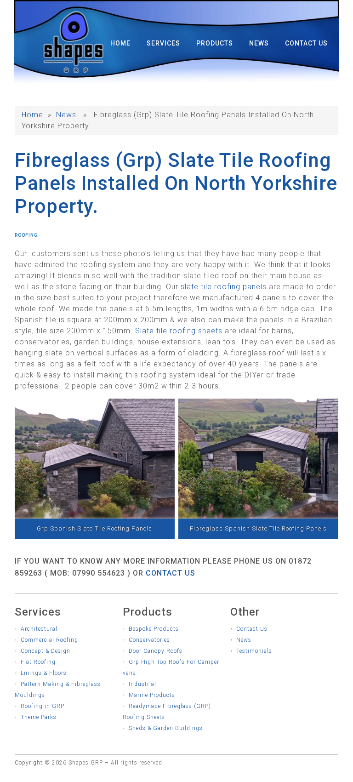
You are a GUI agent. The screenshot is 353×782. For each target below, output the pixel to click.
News (259, 43)
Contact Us (306, 43)
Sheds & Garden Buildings (166, 728)
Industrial (142, 684)
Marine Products (152, 695)
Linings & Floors (44, 673)
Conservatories (149, 640)
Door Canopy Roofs (155, 651)
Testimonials (254, 651)
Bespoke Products (154, 629)
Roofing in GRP (42, 706)
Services (163, 43)
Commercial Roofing (49, 640)
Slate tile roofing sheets (178, 330)
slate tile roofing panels (224, 286)
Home (120, 43)
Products (214, 43)
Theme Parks (39, 717)
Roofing (26, 235)
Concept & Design (45, 651)
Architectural (39, 629)
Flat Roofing (38, 662)
